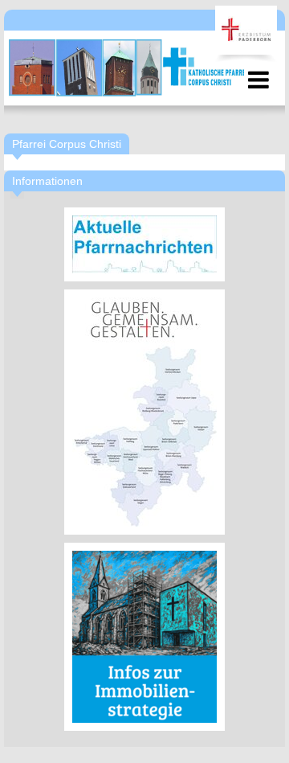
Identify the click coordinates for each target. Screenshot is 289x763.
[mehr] (144, 244)
